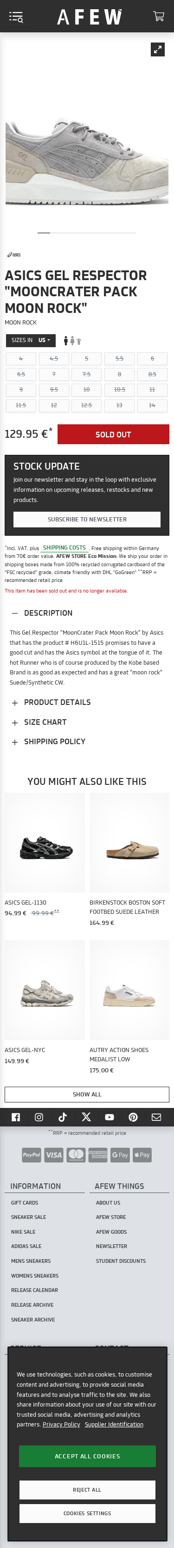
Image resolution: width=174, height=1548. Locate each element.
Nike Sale (23, 1232)
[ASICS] (14, 254)
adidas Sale (26, 1246)
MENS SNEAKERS (31, 1261)
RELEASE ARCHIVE (32, 1305)
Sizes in (28, 340)
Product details (56, 702)
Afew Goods (111, 1232)
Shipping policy (53, 741)
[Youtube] (110, 1117)
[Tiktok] (63, 1117)
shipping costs (64, 548)
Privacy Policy (61, 1424)
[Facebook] (17, 1117)
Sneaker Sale (28, 1217)
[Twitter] (87, 1117)
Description (47, 613)
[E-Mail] (157, 1117)
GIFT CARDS (24, 1202)
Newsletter (111, 1246)
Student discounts (121, 1261)
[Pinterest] (134, 1117)
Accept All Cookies (87, 1456)
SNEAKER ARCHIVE (33, 1319)
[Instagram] (40, 1117)
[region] (87, 1443)
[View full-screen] (158, 49)
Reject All (87, 1490)
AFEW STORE (89, 16)
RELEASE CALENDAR (34, 1290)
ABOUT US (108, 1202)
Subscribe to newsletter (87, 519)
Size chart (44, 722)
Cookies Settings (87, 1513)
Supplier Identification (114, 1424)
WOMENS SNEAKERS (34, 1276)
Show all (87, 1094)
